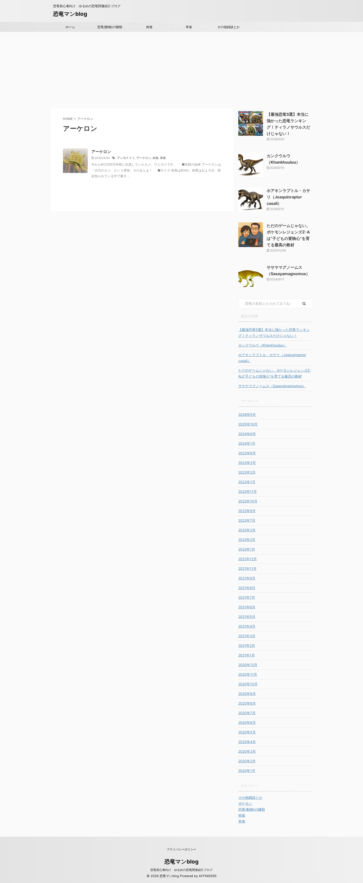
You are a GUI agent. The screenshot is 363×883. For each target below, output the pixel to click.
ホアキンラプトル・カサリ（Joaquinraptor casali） (288, 197)
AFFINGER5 (208, 876)
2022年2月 (246, 539)
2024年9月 (247, 434)
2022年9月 (247, 511)
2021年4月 (246, 626)
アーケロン (101, 151)
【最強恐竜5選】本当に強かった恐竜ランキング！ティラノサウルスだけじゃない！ (274, 332)
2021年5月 (246, 616)
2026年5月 (247, 414)
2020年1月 (246, 770)
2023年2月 (247, 472)
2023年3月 (247, 463)
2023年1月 (246, 482)
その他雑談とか (228, 27)
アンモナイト (126, 158)
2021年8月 (246, 588)
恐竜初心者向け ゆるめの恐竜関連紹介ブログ (181, 870)
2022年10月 (247, 501)
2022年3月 (247, 530)
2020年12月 (247, 665)
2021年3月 (246, 636)
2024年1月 (246, 443)
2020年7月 (247, 713)
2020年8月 (247, 703)
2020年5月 (247, 732)
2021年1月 (246, 655)
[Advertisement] (181, 69)
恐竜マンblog (70, 14)
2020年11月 (247, 674)
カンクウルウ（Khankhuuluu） (262, 345)
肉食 (149, 27)
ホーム (70, 27)
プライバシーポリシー (181, 849)
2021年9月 (246, 578)
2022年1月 (246, 549)
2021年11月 (247, 568)
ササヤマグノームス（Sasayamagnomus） (272, 386)
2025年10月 (248, 424)
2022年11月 (247, 491)
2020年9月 (247, 693)
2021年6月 (246, 607)
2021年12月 (247, 559)
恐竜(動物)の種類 (109, 27)
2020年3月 (247, 751)
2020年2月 (247, 761)
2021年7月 (246, 597)
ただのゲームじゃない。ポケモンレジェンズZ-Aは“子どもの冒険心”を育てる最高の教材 (274, 373)
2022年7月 (246, 520)
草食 (189, 27)
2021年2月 (246, 645)
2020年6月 (247, 722)
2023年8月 (247, 453)
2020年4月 (247, 742)
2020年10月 (248, 684)
